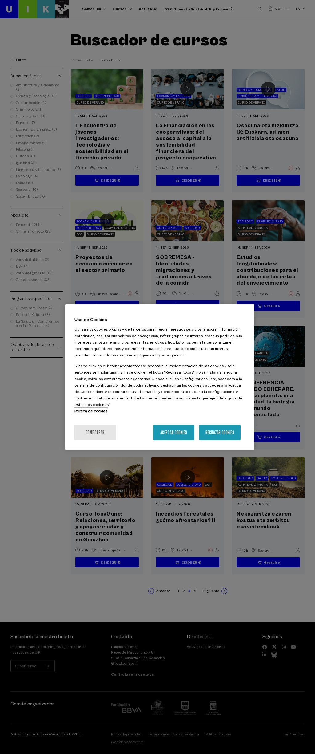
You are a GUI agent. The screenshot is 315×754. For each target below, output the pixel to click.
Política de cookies (90, 410)
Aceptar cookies (173, 432)
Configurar (95, 432)
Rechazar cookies (219, 432)
